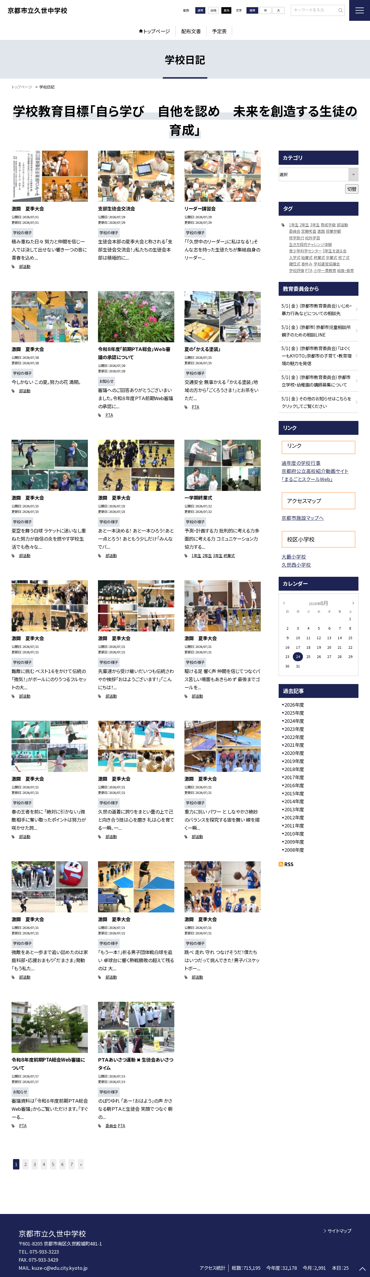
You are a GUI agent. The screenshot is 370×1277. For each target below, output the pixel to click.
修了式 (343, 257)
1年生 (196, 555)
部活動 (24, 266)
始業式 (306, 257)
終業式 (229, 555)
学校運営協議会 (327, 264)
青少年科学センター (305, 251)
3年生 (218, 555)
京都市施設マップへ (303, 517)
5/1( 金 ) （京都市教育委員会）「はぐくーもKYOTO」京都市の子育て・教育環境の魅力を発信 (317, 355)
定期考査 (308, 231)
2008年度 (294, 849)
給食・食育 (345, 270)
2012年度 (294, 817)
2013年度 (294, 809)
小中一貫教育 (325, 270)
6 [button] (62, 1164)
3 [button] (35, 1164)
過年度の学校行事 (301, 462)
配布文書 (191, 31)
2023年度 (294, 728)
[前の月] (284, 602)
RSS (288, 864)
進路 (321, 231)
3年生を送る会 (335, 251)
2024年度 (294, 720)
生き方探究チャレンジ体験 (310, 244)
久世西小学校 (296, 564)
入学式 (294, 257)
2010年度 (294, 833)
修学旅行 (296, 238)
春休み (306, 264)
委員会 (111, 1125)
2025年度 (294, 712)
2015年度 (294, 793)
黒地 (226, 10)
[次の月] (353, 602)
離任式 (294, 264)
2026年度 (294, 704)
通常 (200, 10)
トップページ (156, 31)
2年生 (207, 555)
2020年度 (294, 752)
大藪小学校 (294, 556)
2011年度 (294, 825)
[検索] (340, 10)
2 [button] (25, 1164)
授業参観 (333, 231)
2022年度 (294, 736)
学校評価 (296, 270)
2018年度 (294, 769)
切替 (351, 188)
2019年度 (294, 760)
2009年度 (294, 841)
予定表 (219, 31)
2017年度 (294, 777)
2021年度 (294, 744)
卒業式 (331, 257)
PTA (109, 415)
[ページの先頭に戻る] (362, 1269)
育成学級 (328, 225)
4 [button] (44, 1164)
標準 (252, 10)
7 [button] (72, 1164)
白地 (213, 10)
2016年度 (294, 785)
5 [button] (53, 1164)
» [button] (81, 1164)
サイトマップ (340, 1230)
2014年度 (294, 801)
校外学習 (312, 238)
